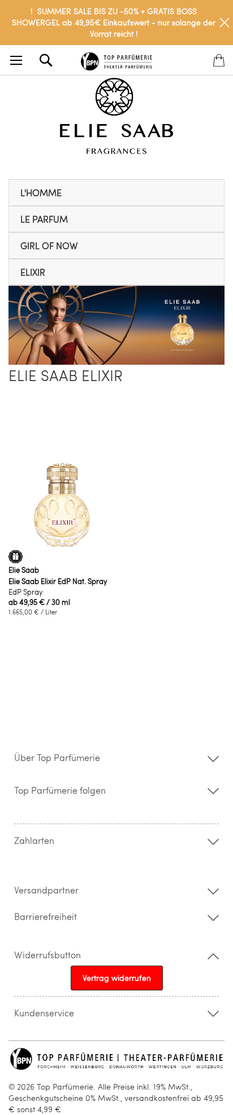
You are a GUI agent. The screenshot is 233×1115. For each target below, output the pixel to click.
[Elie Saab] (116, 117)
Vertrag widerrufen (117, 977)
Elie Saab (23, 570)
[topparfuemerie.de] (116, 59)
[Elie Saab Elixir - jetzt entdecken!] (116, 361)
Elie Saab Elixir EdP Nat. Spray (57, 581)
